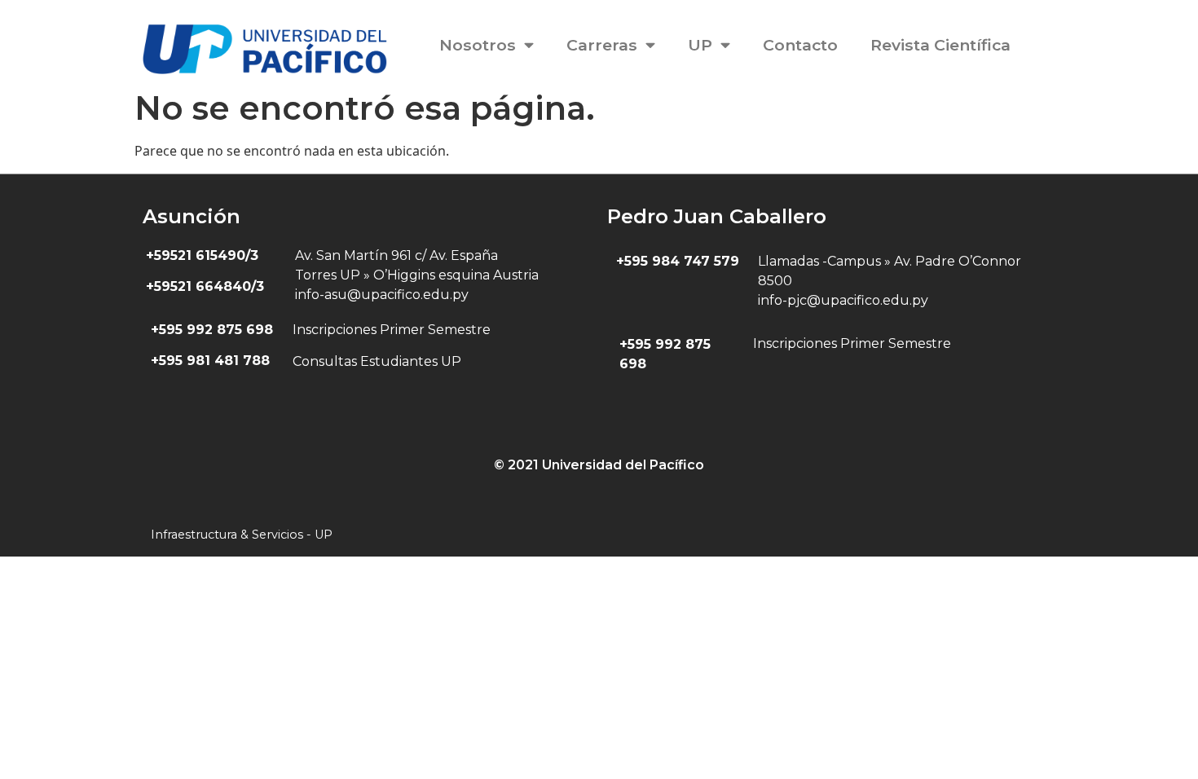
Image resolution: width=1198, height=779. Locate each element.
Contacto (800, 45)
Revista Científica (940, 45)
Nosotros (477, 45)
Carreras (601, 45)
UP (700, 45)
